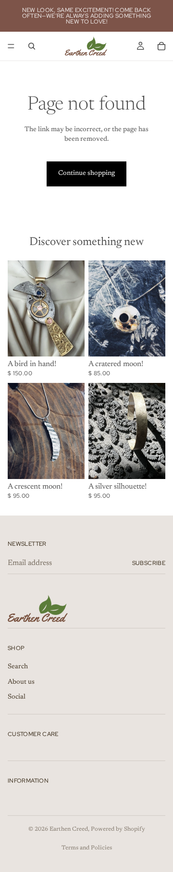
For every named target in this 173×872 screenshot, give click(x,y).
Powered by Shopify (118, 829)
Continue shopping (86, 173)
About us (21, 682)
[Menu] (11, 46)
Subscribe (148, 563)
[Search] (31, 46)
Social (16, 697)
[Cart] (161, 46)
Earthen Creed (68, 829)
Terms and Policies (87, 848)
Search (18, 667)
